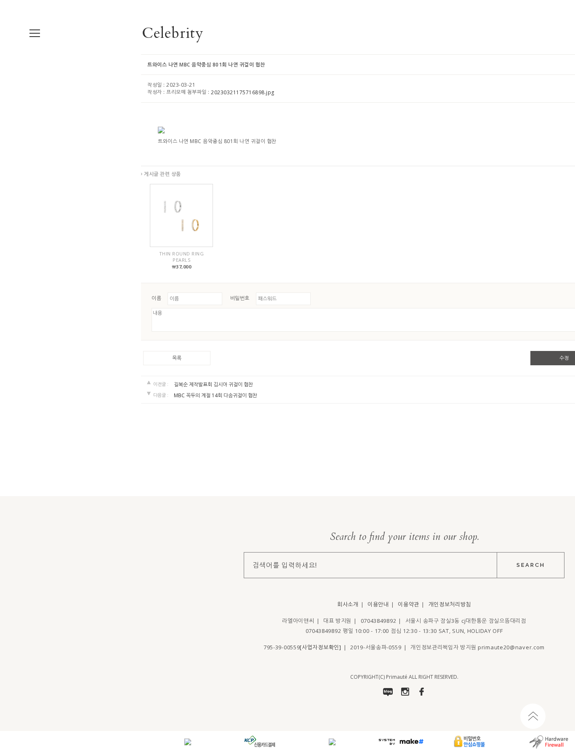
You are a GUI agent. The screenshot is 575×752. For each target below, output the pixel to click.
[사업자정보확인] (320, 647)
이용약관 (408, 604)
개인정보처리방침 (450, 604)
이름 (156, 298)
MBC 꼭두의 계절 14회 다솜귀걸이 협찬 (215, 395)
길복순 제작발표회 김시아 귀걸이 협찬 (213, 384)
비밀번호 (240, 298)
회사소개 (348, 604)
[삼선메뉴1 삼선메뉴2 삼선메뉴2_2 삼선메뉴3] (34, 33)
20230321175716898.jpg (242, 92)
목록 (177, 358)
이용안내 (378, 604)
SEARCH (530, 565)
